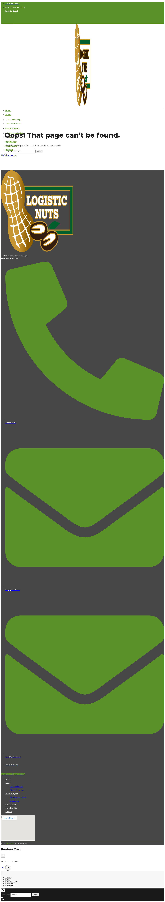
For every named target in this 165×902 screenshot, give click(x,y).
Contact (9, 811)
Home (8, 110)
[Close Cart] (3, 855)
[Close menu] (1, 873)
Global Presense (14, 123)
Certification (11, 142)
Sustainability (11, 808)
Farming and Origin (18, 797)
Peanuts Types (12, 128)
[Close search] (3, 890)
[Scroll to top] (3, 868)
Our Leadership (13, 120)
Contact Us (7, 22)
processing (14, 801)
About (8, 115)
